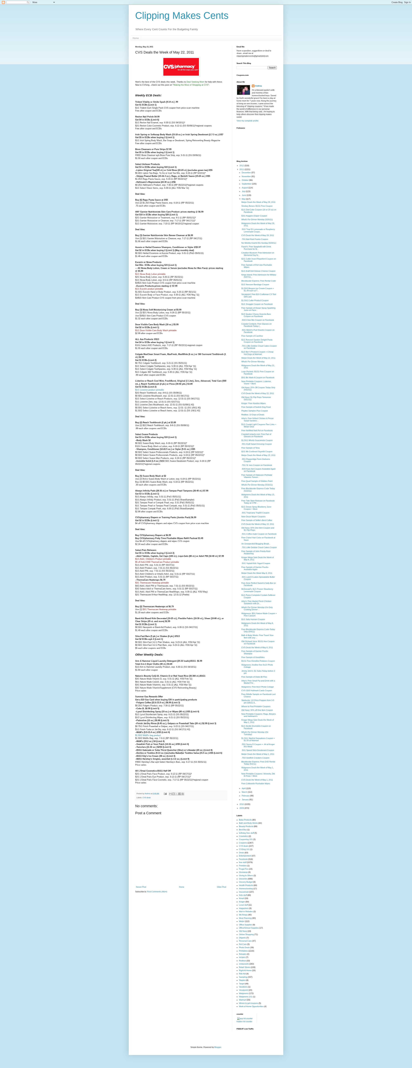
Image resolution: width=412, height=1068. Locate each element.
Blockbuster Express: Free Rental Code (258, 281)
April (244, 788)
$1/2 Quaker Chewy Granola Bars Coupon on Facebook (256, 315)
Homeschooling (246, 888)
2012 (241, 165)
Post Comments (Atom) (157, 892)
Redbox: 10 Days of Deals (252, 415)
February (246, 796)
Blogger (217, 1047)
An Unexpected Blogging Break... (255, 544)
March (245, 792)
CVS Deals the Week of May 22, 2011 (257, 393)
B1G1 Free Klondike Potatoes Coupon (258, 661)
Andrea (258, 86)
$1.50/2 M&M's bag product (148, 735)
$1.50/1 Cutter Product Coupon (255, 300)
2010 (241, 804)
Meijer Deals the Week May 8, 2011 (256, 573)
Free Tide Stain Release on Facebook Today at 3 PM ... (258, 502)
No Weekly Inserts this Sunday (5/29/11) (258, 243)
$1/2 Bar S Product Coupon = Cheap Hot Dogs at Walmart (257, 353)
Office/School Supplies (249, 928)
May (244, 199)
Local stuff (243, 905)
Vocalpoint (243, 990)
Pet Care (243, 944)
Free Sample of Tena (250, 448)
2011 (241, 169)
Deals (241, 853)
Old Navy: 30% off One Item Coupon (257, 710)
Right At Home (245, 970)
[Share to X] (176, 793)
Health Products (246, 885)
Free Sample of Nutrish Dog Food (256, 407)
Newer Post (141, 887)
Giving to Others (246, 875)
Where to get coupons (248, 1003)
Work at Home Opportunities (251, 1006)
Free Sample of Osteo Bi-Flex (254, 677)
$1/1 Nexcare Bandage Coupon (255, 284)
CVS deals (147, 798)
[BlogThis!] (173, 793)
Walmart (242, 1000)
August (245, 188)
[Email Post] (165, 793)
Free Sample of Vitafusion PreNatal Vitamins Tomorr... (256, 476)
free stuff (242, 862)
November (246, 176)
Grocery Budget (246, 882)
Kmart (241, 898)
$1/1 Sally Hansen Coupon (253, 619)
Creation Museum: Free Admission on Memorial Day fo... (257, 254)
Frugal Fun (243, 869)
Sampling (243, 977)
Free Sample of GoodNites (253, 657)
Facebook (243, 859)
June (244, 195)
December (246, 173)
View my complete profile (247, 121)
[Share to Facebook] (179, 793)
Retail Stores (244, 967)
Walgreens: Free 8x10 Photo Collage (257, 687)
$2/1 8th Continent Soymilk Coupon (256, 451)
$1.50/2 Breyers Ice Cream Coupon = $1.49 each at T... (257, 289)
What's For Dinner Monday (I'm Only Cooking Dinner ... (257, 608)
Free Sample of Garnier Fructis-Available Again (255, 568)
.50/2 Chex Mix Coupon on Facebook (257, 320)
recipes (242, 957)
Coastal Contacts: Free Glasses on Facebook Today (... (256, 325)
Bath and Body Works (248, 823)
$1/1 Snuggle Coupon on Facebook (257, 304)
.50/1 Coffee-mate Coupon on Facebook (258, 534)
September (247, 184)
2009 (241, 808)
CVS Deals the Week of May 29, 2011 (257, 235)
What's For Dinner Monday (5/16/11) (257, 485)
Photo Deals (244, 947)
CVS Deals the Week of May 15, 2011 (257, 524)
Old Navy (243, 931)
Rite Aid (242, 974)
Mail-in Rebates (246, 911)
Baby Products (245, 820)
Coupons (243, 843)
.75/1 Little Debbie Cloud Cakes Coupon (259, 547)
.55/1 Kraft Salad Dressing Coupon (256, 444)
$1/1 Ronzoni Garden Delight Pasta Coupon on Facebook (256, 341)
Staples (242, 980)
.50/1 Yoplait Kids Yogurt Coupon (255, 563)
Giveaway (243, 872)
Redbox (242, 961)
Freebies (243, 866)
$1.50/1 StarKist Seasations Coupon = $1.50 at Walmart (258, 739)
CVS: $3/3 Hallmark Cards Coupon (256, 690)
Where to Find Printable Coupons (256, 706)
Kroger (242, 902)
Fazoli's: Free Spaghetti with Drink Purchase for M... (256, 248)
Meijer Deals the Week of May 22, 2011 (258, 358)
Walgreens (243, 993)
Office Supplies (245, 925)
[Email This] (170, 793)
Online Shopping (246, 934)
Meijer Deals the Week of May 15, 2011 (258, 455)
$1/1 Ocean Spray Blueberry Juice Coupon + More (256, 508)
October (245, 180)
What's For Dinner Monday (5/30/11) (257, 219)
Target (241, 984)
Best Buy (243, 830)
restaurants (244, 964)
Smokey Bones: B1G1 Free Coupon (257, 206)
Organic (242, 938)
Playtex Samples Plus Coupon (254, 411)
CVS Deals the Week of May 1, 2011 (257, 780)
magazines (244, 908)
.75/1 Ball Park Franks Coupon (254, 239)
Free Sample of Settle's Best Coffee (256, 520)
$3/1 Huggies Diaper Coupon (254, 216)
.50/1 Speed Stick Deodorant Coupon (257, 750)
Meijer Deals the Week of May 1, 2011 (257, 754)
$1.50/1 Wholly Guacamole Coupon (257, 440)
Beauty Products (246, 826)
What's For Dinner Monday (253, 362)
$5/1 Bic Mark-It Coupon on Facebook (257, 377)
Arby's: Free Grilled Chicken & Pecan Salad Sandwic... (257, 419)
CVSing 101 (244, 849)
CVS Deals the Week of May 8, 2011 (257, 647)
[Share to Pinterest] (182, 793)
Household (244, 892)
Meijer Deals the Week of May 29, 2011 (258, 202)
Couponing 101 (246, 839)
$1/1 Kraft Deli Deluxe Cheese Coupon (258, 271)
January (245, 800)
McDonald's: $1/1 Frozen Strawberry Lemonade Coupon (257, 590)
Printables (243, 951)
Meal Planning (245, 918)
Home (136, 38)
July (244, 191)
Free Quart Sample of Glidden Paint (256, 481)
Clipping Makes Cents (182, 15)
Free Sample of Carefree (252, 336)
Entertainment (245, 856)
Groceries (243, 879)
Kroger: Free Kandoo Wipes (253, 403)
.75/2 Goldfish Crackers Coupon (255, 758)
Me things (243, 915)
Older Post (221, 887)
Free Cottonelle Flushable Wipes (255, 783)
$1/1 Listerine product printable (149, 390)
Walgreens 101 (245, 997)
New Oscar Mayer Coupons (253, 517)
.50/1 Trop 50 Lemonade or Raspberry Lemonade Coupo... (258, 230)
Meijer (241, 921)
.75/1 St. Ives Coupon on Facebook (256, 465)
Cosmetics (243, 836)
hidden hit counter (244, 1021)
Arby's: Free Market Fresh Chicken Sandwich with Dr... (256, 602)
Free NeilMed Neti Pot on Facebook (257, 430)
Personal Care (245, 941)
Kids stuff (243, 895)
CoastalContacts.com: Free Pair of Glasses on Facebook (256, 435)
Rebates (242, 954)
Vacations (243, 987)
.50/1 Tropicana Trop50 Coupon (255, 513)
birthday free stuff (246, 833)
